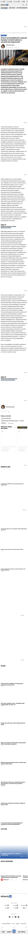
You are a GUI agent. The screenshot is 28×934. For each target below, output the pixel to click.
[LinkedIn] (15, 917)
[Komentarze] (14, 927)
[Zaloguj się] (23, 5)
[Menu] (26, 5)
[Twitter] (12, 917)
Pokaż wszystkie (10, 423)
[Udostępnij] (26, 927)
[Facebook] (9, 917)
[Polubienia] (2, 927)
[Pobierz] (18, 47)
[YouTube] (18, 917)
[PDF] (9, 411)
